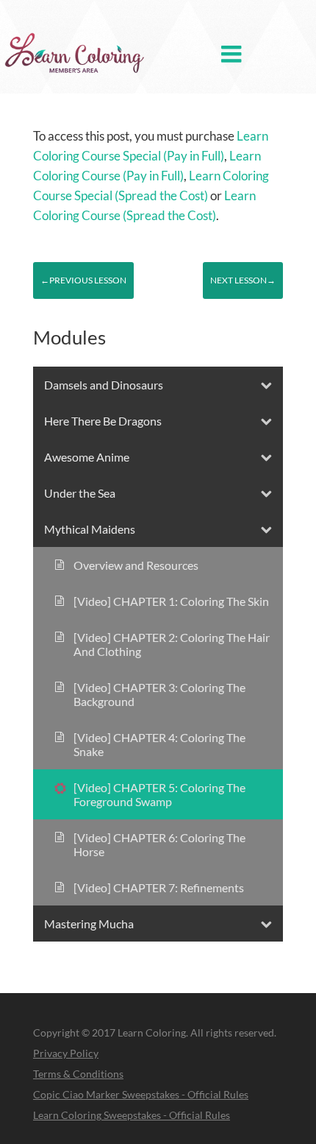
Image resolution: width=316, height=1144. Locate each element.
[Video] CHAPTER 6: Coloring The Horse (159, 844)
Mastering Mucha (89, 924)
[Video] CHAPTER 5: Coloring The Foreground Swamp (159, 794)
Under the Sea (79, 493)
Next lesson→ (243, 280)
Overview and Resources (135, 565)
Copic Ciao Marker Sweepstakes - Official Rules (140, 1094)
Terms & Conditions (78, 1073)
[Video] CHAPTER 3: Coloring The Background (159, 694)
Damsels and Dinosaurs (103, 385)
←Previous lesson (83, 280)
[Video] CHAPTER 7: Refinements (158, 887)
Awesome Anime (86, 457)
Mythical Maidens (89, 529)
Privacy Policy (65, 1053)
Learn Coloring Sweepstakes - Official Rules (131, 1115)
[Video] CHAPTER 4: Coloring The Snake (159, 744)
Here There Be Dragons (103, 421)
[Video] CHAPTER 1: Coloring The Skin (171, 601)
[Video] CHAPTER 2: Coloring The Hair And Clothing (171, 644)
